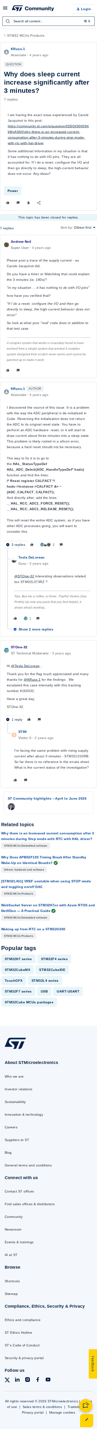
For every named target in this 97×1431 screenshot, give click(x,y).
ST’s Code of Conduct (22, 1345)
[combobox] (48, 21)
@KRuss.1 (32, 679)
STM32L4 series (45, 980)
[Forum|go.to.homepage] (33, 9)
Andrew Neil (21, 241)
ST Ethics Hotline (18, 1332)
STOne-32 (19, 647)
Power (13, 191)
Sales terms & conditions (42, 1407)
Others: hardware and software (24, 869)
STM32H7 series (18, 959)
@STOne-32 (24, 576)
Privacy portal (33, 1412)
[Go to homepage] (15, 1049)
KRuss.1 (18, 49)
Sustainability (15, 1102)
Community (14, 1217)
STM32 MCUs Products (25, 35)
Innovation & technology (24, 1114)
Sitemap (11, 1294)
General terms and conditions (28, 1165)
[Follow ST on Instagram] (27, 1380)
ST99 (22, 732)
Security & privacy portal (24, 1358)
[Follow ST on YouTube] (48, 1380)
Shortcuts (12, 1281)
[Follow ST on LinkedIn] (17, 1380)
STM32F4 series (54, 959)
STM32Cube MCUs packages (29, 1002)
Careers (11, 1127)
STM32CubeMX (17, 970)
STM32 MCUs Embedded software (25, 845)
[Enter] (7, 21)
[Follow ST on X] (7, 1381)
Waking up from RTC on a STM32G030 (33, 929)
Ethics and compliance (22, 1320)
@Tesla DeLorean (25, 666)
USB (44, 991)
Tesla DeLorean (31, 557)
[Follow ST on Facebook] (37, 1380)
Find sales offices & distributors (30, 1204)
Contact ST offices (19, 1191)
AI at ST (11, 1255)
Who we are (14, 1076)
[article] (48, 306)
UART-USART (68, 991)
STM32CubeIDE (52, 970)
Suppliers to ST (17, 1140)
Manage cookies (62, 1412)
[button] (5, 10)
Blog (8, 1152)
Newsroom (13, 1229)
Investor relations (18, 1089)
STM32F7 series (18, 991)
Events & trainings (19, 1242)
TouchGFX (14, 980)
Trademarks (77, 1407)
